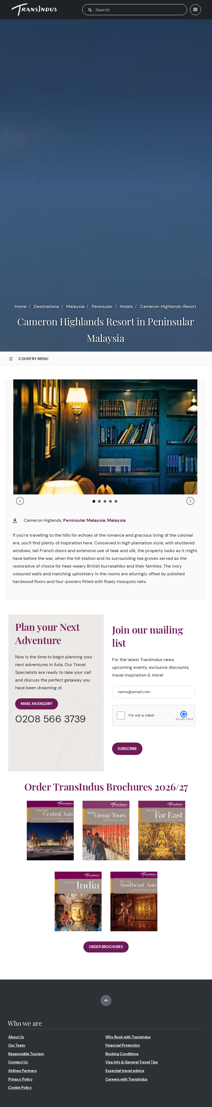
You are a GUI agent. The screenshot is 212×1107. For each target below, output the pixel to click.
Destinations (46, 306)
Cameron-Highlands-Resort (168, 306)
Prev (19, 501)
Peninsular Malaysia (84, 520)
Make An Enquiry (36, 703)
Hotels (126, 306)
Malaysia (75, 306)
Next (190, 501)
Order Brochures (106, 946)
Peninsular (102, 306)
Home (20, 306)
